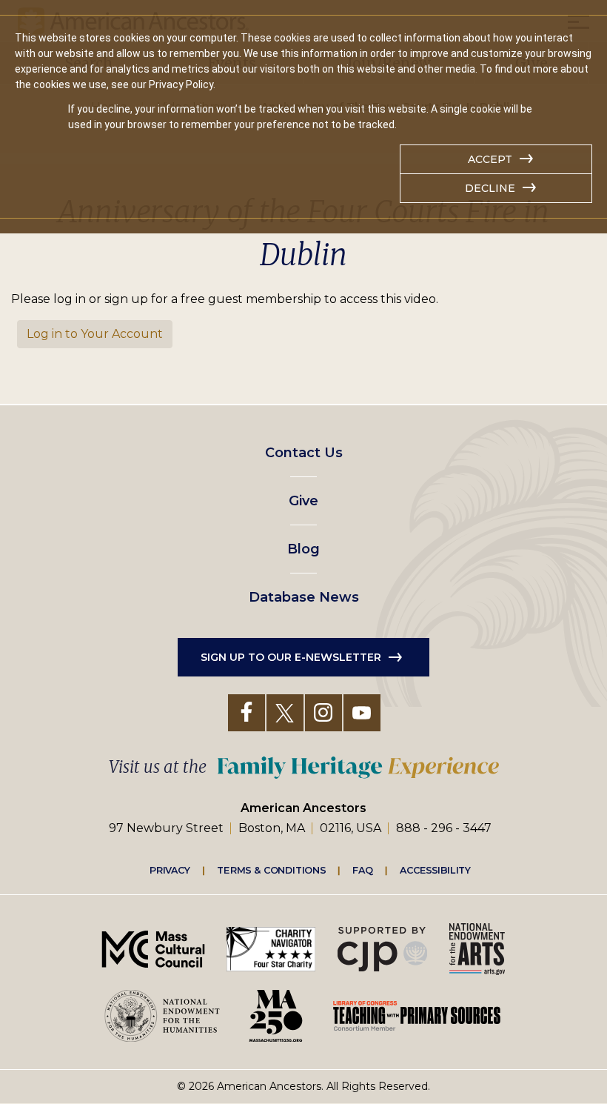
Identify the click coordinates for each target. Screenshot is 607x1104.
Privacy (170, 870)
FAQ (362, 870)
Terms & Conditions (271, 870)
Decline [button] (490, 188)
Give (303, 501)
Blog (303, 549)
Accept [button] (490, 159)
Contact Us (304, 453)
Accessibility (435, 870)
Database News (304, 597)
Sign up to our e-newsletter (291, 657)
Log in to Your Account (95, 334)
